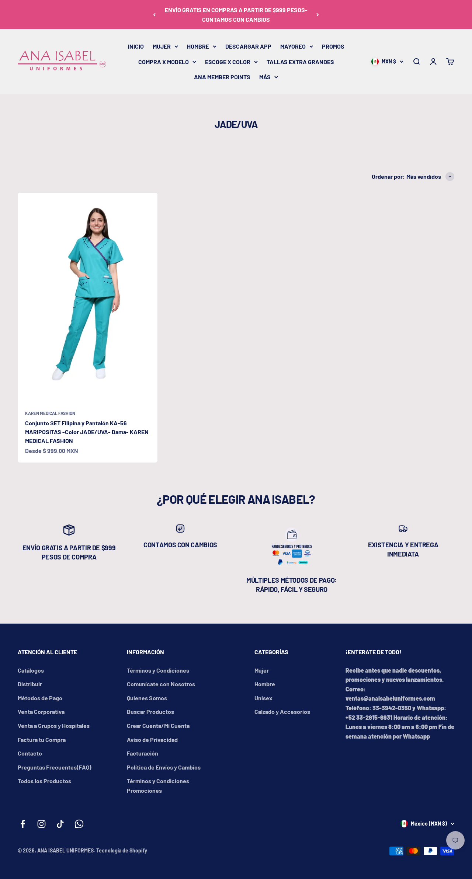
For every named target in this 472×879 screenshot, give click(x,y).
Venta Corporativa (41, 711)
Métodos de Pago (40, 697)
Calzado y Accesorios (282, 711)
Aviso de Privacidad (152, 739)
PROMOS (333, 46)
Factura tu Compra (42, 739)
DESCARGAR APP (248, 46)
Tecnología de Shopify (121, 850)
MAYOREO (293, 46)
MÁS (265, 76)
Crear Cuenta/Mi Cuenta (158, 725)
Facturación (142, 753)
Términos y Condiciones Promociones (158, 785)
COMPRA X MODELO (163, 61)
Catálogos (31, 670)
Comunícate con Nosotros (161, 683)
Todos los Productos (44, 780)
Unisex (263, 697)
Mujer (261, 670)
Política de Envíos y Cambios (164, 767)
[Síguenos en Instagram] (41, 824)
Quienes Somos (147, 697)
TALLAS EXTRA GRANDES (300, 61)
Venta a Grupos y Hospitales (54, 725)
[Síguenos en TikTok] (60, 824)
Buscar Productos (150, 711)
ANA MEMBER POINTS (222, 76)
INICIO (136, 46)
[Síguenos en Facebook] (23, 824)
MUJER (162, 46)
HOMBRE (198, 46)
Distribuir (30, 683)
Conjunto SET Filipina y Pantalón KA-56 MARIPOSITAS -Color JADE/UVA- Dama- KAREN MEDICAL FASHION (87, 431)
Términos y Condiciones (158, 670)
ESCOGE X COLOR (227, 61)
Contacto (30, 753)
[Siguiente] (317, 14)
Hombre (264, 683)
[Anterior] (154, 14)
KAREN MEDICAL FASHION (50, 413)
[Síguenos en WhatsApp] (79, 824)
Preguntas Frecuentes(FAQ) (54, 767)
